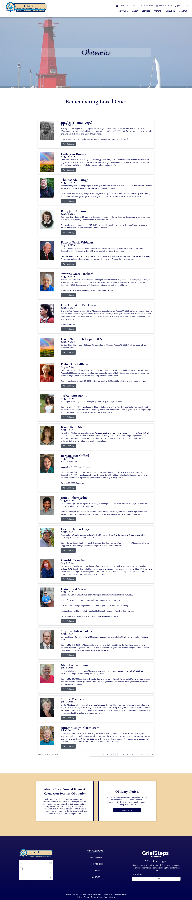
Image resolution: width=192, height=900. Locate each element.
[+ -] (36, 870)
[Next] (152, 755)
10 (132, 755)
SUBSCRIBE (156, 879)
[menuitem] (124, 11)
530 (142, 755)
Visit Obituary (68, 144)
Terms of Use (96, 897)
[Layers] (50, 862)
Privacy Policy (83, 897)
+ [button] (21, 862)
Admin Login (109, 897)
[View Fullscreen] (21, 868)
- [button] (21, 865)
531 (148, 755)
